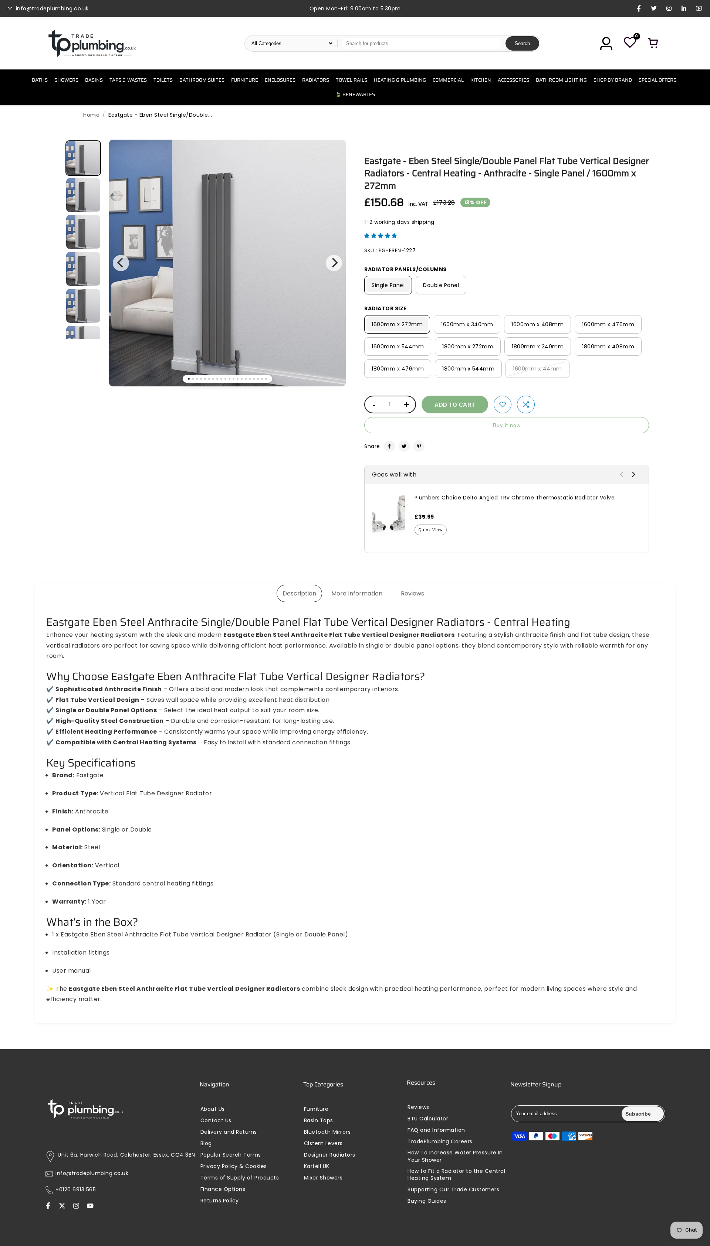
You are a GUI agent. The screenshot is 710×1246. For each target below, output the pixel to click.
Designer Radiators (329, 1154)
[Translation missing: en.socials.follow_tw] (62, 1206)
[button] (380, 235)
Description (299, 593)
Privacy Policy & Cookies (233, 1166)
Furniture (316, 1109)
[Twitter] (404, 446)
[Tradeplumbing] (91, 43)
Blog (206, 1143)
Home (91, 115)
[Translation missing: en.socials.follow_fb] (48, 1206)
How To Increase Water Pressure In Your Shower (455, 1156)
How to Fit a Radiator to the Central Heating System (456, 1175)
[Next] (334, 263)
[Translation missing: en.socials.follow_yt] (90, 1206)
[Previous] (121, 263)
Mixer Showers (323, 1177)
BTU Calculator (428, 1118)
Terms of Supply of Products (239, 1177)
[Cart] (653, 43)
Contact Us (215, 1120)
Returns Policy (219, 1200)
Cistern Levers (323, 1143)
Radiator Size (385, 308)
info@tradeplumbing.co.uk (91, 1173)
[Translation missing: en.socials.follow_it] (76, 1206)
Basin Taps (318, 1120)
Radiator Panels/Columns (405, 269)
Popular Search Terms (230, 1154)
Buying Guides (427, 1201)
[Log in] (606, 43)
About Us (212, 1109)
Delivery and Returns (228, 1132)
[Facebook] (389, 446)
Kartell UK (316, 1166)
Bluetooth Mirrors (327, 1132)
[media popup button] (332, 159)
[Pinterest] (419, 446)
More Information (356, 593)
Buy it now (507, 425)
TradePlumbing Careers (440, 1141)
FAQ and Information (436, 1130)
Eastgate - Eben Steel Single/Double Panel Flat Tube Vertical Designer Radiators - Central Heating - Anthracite (506, 173)
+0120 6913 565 (75, 1189)
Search (522, 43)
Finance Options (223, 1189)
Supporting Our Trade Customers (453, 1189)
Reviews (412, 593)
